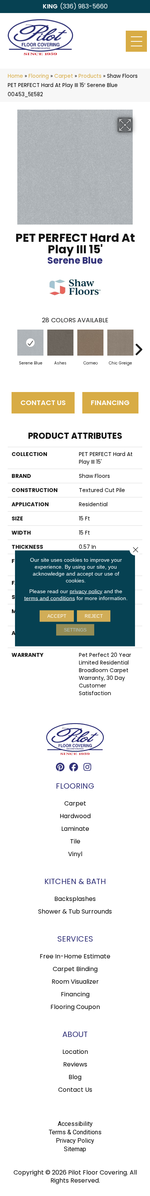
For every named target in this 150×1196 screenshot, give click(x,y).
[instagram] (87, 768)
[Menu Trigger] (136, 41)
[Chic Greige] (120, 343)
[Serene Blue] (30, 343)
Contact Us (43, 402)
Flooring (38, 76)
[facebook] (74, 768)
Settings (75, 629)
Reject (94, 616)
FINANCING (110, 402)
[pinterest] (60, 768)
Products (90, 76)
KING (50, 6)
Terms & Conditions (75, 1132)
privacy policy (86, 591)
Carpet (63, 76)
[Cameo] (90, 343)
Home (15, 76)
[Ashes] (60, 343)
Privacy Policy (75, 1140)
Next (138, 345)
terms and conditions (49, 598)
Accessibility (75, 1123)
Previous (11, 345)
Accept (56, 616)
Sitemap (75, 1149)
